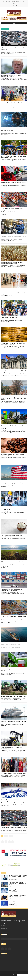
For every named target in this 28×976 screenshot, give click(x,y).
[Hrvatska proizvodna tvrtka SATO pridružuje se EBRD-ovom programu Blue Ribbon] (4, 882)
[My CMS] (14, 13)
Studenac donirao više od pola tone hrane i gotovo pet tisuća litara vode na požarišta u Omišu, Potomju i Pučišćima (13, 425)
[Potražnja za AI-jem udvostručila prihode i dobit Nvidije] (4, 888)
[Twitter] (13, 5)
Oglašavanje (13, 1)
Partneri (23, 1)
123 (10, 834)
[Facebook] (2, 839)
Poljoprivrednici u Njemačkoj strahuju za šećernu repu (13, 694)
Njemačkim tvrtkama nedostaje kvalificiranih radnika (13, 234)
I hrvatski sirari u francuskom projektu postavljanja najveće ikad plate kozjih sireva (13, 342)
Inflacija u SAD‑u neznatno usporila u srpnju (11, 480)
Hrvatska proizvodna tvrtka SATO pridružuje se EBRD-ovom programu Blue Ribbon (17, 881)
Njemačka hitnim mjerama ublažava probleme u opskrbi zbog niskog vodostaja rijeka (12, 588)
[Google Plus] (9, 839)
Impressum (8, 1)
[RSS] (16, 5)
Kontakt (14, 3)
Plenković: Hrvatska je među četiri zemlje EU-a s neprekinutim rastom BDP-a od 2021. (18, 875)
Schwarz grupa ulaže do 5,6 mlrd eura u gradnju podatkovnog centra (17, 894)
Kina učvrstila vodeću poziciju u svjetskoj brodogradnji (13, 719)
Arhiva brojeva (18, 1)
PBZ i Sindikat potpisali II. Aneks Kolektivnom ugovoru (13, 771)
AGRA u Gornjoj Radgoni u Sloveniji (9, 315)
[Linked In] (12, 839)
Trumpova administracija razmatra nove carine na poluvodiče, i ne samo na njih (12, 74)
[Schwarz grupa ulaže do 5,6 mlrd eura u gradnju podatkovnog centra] (4, 895)
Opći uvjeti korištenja (14, 970)
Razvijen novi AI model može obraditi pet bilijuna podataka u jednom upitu (12, 127)
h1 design (18, 972)
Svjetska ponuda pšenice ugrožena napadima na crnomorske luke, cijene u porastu (12, 261)
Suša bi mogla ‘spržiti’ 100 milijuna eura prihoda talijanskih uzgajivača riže (12, 534)
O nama (4, 1)
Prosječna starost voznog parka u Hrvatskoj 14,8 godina (14, 825)
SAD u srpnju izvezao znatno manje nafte (10, 642)
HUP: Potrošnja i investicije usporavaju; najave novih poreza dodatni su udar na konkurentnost (17, 901)
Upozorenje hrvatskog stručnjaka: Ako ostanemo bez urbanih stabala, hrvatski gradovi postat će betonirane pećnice (13, 396)
